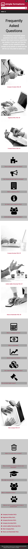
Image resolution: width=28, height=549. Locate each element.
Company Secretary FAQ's (13, 253)
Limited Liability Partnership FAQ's (13, 284)
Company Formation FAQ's (13, 87)
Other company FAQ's (13, 427)
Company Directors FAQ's (9, 520)
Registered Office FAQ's (13, 117)
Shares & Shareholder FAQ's (13, 314)
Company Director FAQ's (13, 148)
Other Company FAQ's (8, 529)
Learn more (22, 547)
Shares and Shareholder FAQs (11, 532)
